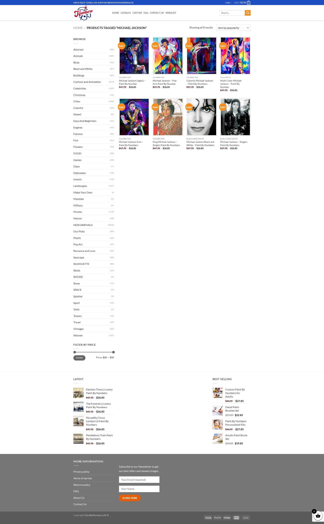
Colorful (78, 107)
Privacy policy (81, 471)
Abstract (78, 49)
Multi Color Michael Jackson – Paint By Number (230, 83)
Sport (76, 302)
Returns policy (81, 484)
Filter (79, 357)
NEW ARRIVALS (82, 224)
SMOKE (78, 276)
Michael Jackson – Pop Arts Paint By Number (165, 82)
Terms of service (82, 478)
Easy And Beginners (84, 120)
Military (78, 205)
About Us (79, 497)
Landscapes (80, 185)
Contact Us (157, 12)
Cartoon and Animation (87, 81)
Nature (77, 218)
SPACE (77, 289)
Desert (77, 114)
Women (78, 335)
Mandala (78, 198)
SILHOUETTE (81, 263)
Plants (77, 237)
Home (115, 12)
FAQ (146, 12)
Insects (77, 179)
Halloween (79, 172)
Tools (76, 309)
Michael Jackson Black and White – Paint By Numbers (200, 143)
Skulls (76, 270)
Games (77, 159)
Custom (137, 12)
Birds (76, 62)
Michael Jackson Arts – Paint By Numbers (131, 143)
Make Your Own (82, 192)
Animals (78, 55)
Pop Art (78, 244)
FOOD (77, 153)
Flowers (78, 146)
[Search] (248, 13)
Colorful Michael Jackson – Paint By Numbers (199, 82)
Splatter (78, 296)
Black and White (82, 68)
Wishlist (171, 12)
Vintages (78, 328)
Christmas (79, 94)
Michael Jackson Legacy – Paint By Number (132, 82)
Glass (76, 166)
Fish (75, 140)
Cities (76, 101)
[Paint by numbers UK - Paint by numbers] (90, 12)
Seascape (78, 257)
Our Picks (79, 231)
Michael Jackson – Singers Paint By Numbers (233, 143)
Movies (77, 211)
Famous (78, 133)
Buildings (78, 75)
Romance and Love (84, 250)
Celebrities (79, 88)
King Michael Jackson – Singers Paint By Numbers (166, 143)
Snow (76, 283)
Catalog (126, 12)
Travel (76, 322)
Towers (77, 315)
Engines (78, 127)
